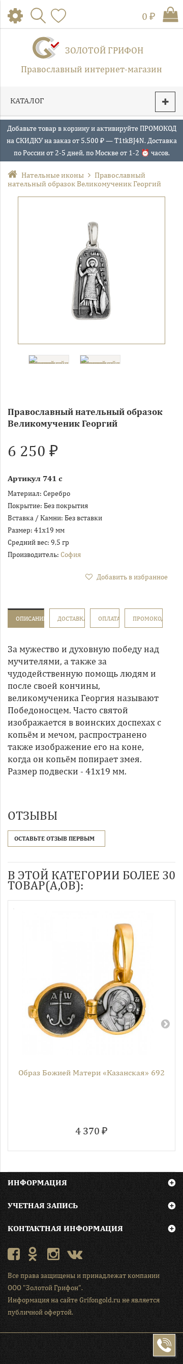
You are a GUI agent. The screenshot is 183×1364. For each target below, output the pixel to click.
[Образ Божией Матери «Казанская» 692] (87, 982)
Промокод (148, 618)
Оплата (108, 618)
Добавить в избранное (131, 577)
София (70, 554)
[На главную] (14, 175)
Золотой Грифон (104, 50)
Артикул (24, 478)
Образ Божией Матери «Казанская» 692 (91, 1072)
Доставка (71, 618)
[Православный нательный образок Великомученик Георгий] (91, 270)
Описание (30, 618)
